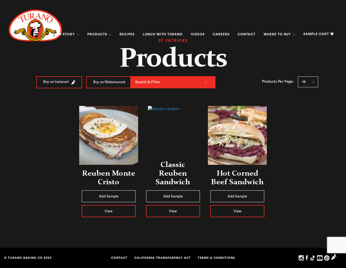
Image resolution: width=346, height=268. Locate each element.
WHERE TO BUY (278, 34)
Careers (221, 34)
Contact (246, 34)
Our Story (65, 34)
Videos (198, 34)
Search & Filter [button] (147, 82)
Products (97, 34)
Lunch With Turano (163, 34)
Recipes (127, 34)
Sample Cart (316, 34)
